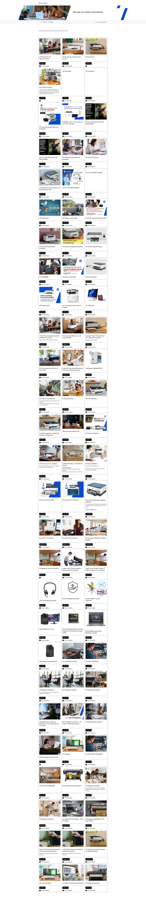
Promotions (51, 22)
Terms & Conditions (90, 509)
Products (45, 22)
